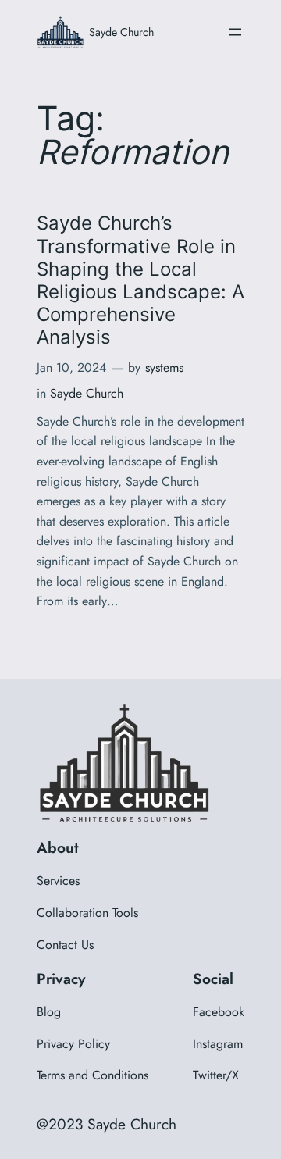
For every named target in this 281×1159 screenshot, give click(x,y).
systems (164, 367)
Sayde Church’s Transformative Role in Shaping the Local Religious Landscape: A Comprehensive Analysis (140, 280)
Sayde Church (121, 32)
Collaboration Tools (87, 913)
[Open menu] (235, 32)
